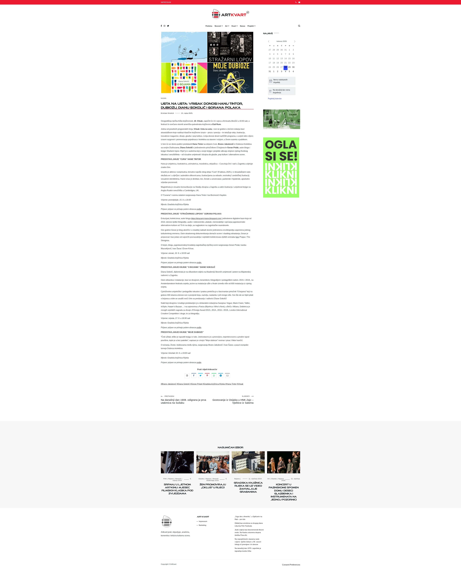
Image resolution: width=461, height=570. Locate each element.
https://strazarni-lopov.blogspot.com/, (206, 218)
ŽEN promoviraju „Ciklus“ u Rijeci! (213, 485)
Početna (209, 26)
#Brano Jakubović (168, 384)
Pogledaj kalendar (275, 98)
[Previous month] (268, 41)
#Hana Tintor (230, 384)
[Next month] (294, 41)
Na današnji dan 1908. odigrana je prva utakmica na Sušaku (183, 399)
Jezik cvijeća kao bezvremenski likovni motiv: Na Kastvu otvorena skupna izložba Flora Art (249, 532)
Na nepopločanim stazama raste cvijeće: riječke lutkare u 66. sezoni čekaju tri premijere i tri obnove (248, 541)
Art (226, 26)
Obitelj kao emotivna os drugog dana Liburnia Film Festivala (249, 524)
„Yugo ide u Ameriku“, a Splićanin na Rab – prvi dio (248, 518)
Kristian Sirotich (167, 113)
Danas (242, 26)
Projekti (251, 26)
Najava (163, 98)
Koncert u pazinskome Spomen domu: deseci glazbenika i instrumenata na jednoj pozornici (284, 491)
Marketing (202, 525)
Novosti (218, 26)
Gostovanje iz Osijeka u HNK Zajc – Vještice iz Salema (233, 399)
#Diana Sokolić (183, 384)
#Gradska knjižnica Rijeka (214, 384)
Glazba (201, 479)
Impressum (203, 521)
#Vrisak (240, 384)
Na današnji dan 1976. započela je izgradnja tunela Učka (248, 549)
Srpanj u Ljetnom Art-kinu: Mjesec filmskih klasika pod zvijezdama (177, 488)
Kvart (234, 26)
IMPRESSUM (166, 2)
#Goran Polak (196, 384)
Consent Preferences (291, 565)
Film (165, 479)
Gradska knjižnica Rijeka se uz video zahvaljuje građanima (248, 486)
